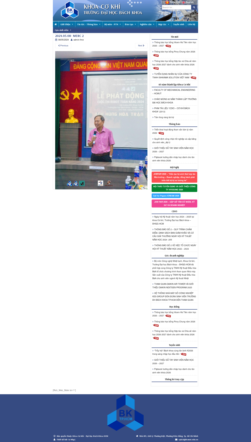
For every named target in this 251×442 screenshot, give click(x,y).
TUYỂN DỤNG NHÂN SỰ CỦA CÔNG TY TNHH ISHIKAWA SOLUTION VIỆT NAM (172, 75)
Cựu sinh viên (61, 30)
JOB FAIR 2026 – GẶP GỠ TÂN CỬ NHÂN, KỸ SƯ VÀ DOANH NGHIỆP (174, 203)
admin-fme (78, 39)
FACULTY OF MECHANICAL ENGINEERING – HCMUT (173, 91)
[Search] (194, 7)
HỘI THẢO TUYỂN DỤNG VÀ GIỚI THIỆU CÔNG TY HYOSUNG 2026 (174, 188)
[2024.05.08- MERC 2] (101, 120)
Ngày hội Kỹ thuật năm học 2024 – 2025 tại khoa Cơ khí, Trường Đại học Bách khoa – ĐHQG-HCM (173, 220)
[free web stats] (174, 383)
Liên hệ (191, 24)
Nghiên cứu (146, 24)
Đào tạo (129, 24)
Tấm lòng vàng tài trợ (164, 117)
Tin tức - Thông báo (87, 24)
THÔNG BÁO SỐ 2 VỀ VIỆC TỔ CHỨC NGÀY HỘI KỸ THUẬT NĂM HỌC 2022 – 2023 (174, 247)
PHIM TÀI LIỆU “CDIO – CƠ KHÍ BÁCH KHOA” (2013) (171, 110)
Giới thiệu (65, 24)
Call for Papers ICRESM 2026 (166, 195)
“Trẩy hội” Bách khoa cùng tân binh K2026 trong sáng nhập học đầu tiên (172, 352)
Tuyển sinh (178, 24)
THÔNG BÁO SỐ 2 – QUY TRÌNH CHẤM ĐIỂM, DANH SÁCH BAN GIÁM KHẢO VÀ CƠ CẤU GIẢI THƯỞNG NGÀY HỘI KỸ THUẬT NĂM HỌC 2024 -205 (173, 234)
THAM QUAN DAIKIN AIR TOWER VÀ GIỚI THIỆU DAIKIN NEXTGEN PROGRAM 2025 (172, 285)
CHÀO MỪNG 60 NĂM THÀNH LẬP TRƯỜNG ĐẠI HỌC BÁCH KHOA (174, 101)
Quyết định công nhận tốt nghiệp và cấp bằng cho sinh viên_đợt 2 (174, 140)
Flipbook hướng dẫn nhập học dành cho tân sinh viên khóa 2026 (173, 159)
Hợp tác (162, 24)
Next (140, 45)
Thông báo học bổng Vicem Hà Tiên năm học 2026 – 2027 (174, 44)
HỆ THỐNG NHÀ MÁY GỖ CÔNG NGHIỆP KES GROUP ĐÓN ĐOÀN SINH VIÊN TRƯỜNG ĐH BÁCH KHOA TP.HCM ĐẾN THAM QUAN (174, 296)
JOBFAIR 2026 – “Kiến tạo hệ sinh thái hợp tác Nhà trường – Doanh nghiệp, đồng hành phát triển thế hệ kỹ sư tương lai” (174, 177)
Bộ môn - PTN (111, 24)
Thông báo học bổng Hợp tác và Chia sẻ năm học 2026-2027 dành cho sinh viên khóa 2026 (174, 63)
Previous (64, 45)
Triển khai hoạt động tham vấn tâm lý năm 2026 (172, 131)
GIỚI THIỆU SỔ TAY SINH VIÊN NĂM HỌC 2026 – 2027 (173, 150)
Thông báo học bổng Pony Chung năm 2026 (174, 51)
